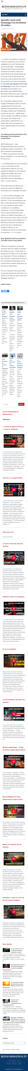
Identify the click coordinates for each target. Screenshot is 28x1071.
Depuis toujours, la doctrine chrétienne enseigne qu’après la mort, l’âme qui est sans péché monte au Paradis (13, 673)
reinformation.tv (14, 6)
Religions (13, 1062)
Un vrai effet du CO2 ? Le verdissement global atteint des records (17, 950)
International (12, 1060)
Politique (14, 1063)
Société (19, 1063)
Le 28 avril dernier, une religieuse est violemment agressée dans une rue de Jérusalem (12, 570)
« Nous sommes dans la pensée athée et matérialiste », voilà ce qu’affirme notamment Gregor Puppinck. (13, 502)
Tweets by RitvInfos (8, 536)
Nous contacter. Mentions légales (11, 1049)
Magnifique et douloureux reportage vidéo (13, 923)
